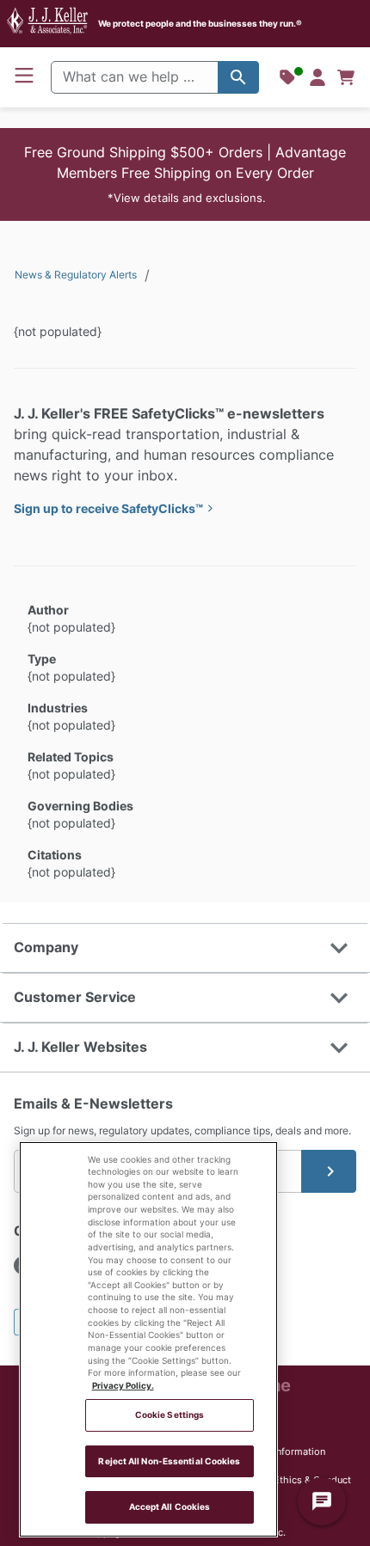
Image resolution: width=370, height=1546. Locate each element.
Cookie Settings (169, 1415)
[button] (185, 174)
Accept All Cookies (170, 1507)
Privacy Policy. (123, 1385)
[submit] (328, 1171)
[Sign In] (317, 77)
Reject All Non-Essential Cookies (169, 1461)
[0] (346, 77)
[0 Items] (346, 77)
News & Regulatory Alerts (76, 274)
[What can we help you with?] (238, 77)
